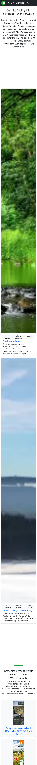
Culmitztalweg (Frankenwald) (17, 610)
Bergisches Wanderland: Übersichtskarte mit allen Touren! (18, 731)
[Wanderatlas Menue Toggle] (33, 3)
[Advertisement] (18, 68)
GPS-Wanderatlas (16, 2)
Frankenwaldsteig (12, 341)
